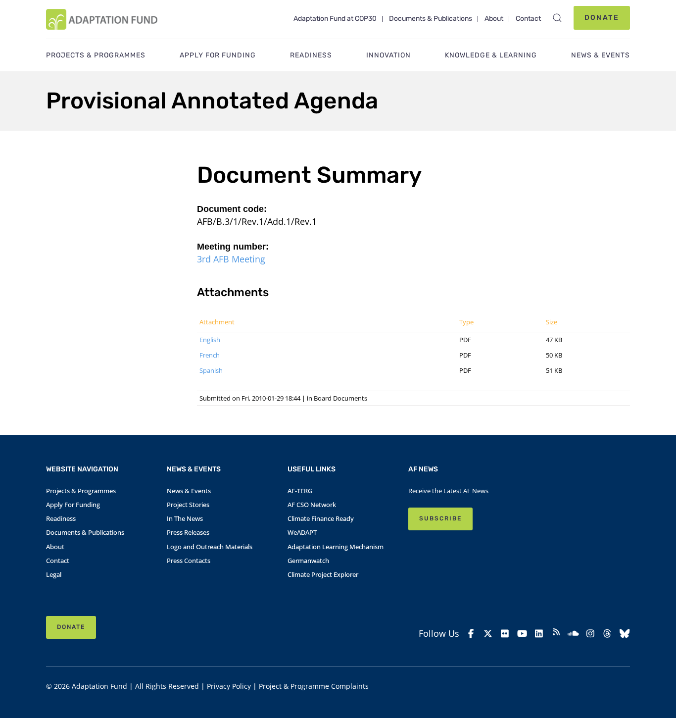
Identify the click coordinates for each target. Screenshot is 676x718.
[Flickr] (505, 633)
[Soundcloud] (573, 633)
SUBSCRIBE (440, 518)
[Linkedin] (539, 633)
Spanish (211, 370)
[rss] (556, 633)
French (209, 355)
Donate (601, 17)
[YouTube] (522, 633)
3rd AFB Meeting (231, 259)
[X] (488, 633)
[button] (557, 18)
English (209, 339)
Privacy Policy (229, 686)
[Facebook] (471, 633)
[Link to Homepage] (101, 19)
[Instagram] (590, 633)
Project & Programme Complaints (314, 686)
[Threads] (607, 633)
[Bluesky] (624, 633)
